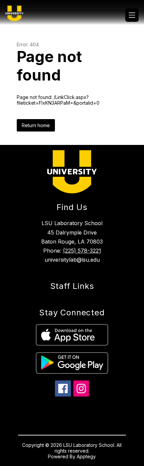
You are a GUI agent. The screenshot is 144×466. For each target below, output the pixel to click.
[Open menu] (132, 15)
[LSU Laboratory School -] (17, 15)
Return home (36, 125)
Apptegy (86, 456)
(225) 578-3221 (82, 250)
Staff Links (72, 286)
